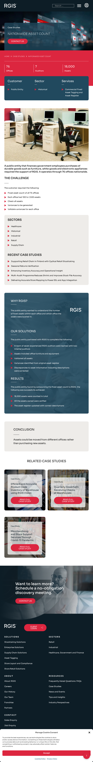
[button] (89, 732)
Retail (14, 240)
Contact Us (25, 601)
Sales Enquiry (10, 720)
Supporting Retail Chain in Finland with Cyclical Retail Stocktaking (42, 261)
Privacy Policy (52, 759)
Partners (8, 708)
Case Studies (19, 56)
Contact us (17, 41)
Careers (8, 686)
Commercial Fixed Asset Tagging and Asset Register (74, 92)
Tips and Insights (57, 697)
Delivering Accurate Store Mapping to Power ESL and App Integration (44, 280)
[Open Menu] (79, 5)
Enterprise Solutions (14, 647)
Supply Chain (17, 245)
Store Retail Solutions (14, 669)
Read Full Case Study (25, 500)
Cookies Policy (40, 759)
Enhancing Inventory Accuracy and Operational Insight (37, 271)
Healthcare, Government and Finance (66, 653)
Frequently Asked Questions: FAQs (65, 681)
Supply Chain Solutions (15, 653)
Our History (9, 692)
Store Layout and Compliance (18, 663)
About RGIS (10, 681)
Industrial (15, 236)
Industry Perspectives (59, 702)
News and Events (57, 692)
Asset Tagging (11, 658)
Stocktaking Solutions (15, 642)
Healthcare (16, 226)
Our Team (8, 697)
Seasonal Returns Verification (25, 266)
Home (6, 56)
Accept (46, 753)
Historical (15, 231)
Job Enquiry (10, 725)
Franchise (8, 702)
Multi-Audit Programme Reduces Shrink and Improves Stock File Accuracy (46, 275)
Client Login (33, 628)
